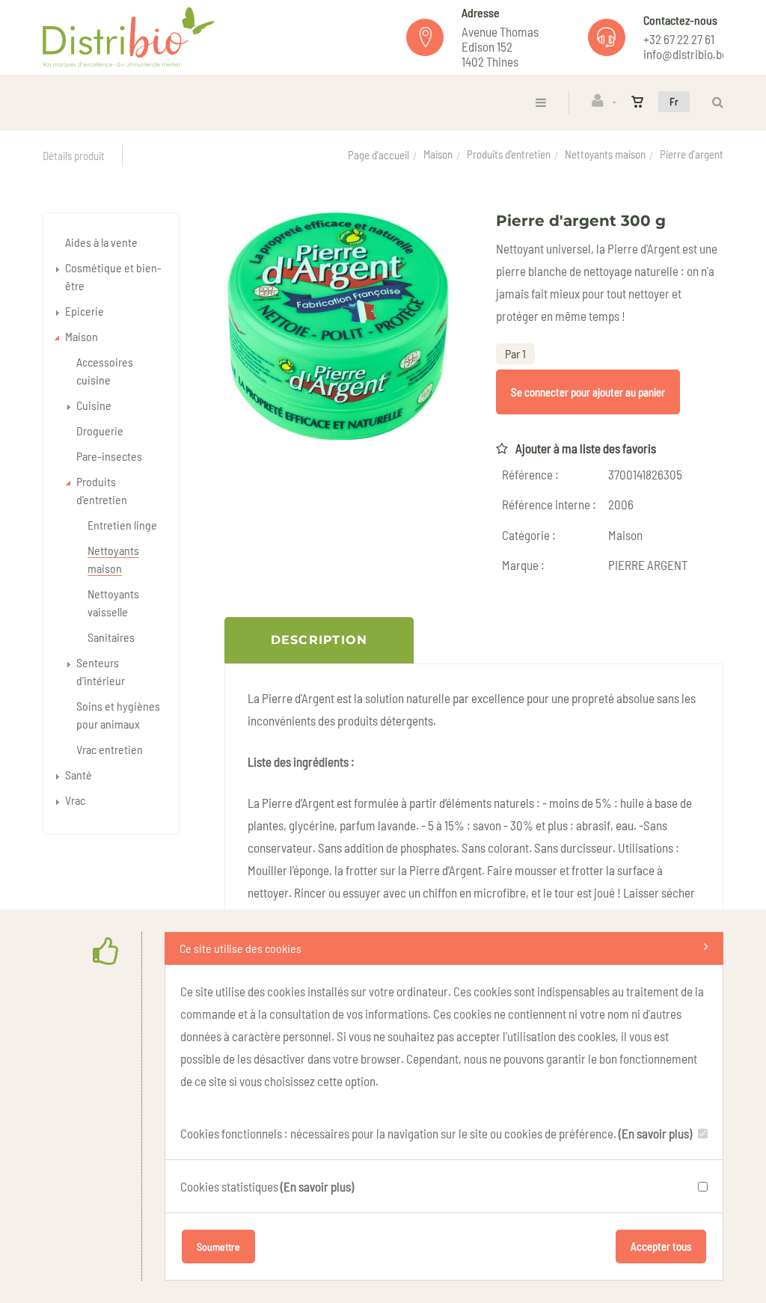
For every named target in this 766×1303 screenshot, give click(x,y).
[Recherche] (714, 102)
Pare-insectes (109, 456)
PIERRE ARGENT (647, 564)
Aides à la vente (101, 242)
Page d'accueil (378, 155)
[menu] (541, 102)
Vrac (75, 800)
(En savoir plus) (655, 1133)
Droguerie (99, 430)
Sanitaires (111, 637)
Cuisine (93, 405)
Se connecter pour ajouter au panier (588, 392)
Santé (78, 774)
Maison (438, 154)
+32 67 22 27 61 (678, 38)
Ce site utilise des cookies (240, 948)
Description (319, 640)
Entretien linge (122, 525)
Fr (674, 101)
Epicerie (84, 311)
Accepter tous (661, 1246)
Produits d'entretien (509, 154)
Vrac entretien (109, 749)
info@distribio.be (685, 53)
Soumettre (218, 1246)
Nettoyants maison (605, 154)
